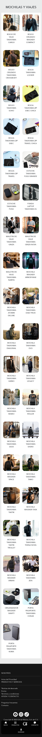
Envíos (3, 691)
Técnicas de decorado (9, 688)
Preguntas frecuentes (9, 703)
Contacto (5, 705)
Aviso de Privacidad (9, 679)
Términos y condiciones (10, 694)
